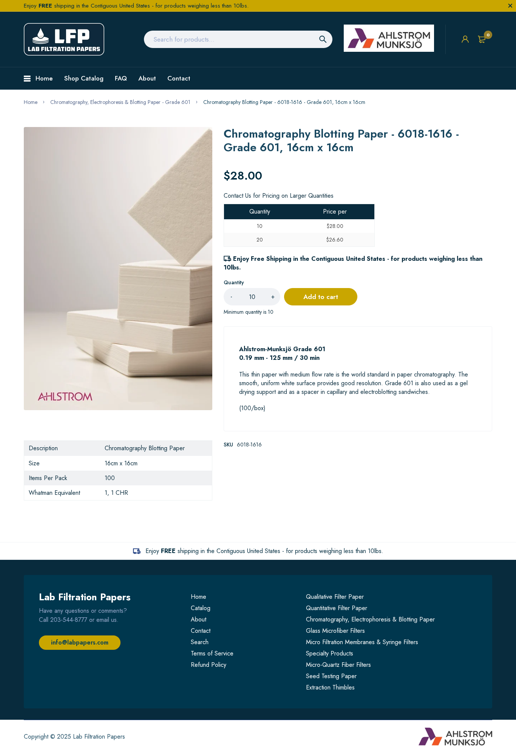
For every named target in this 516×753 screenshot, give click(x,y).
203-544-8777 (68, 619)
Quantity (234, 282)
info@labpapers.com (79, 642)
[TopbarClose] (510, 5)
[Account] (465, 39)
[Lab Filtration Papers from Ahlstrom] (64, 39)
